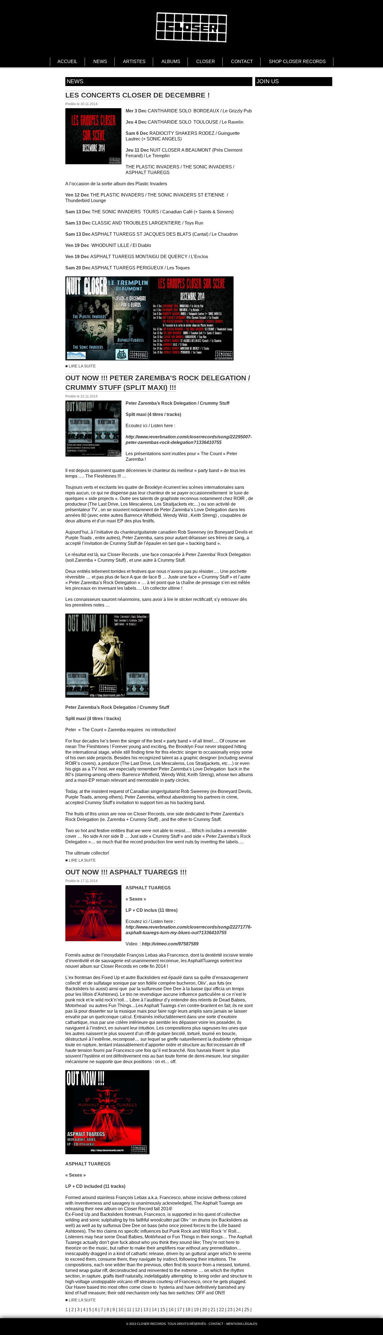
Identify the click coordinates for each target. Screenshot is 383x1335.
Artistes (134, 61)
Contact (242, 61)
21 (213, 1309)
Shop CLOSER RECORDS (297, 61)
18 (187, 1309)
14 (154, 1309)
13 (145, 1309)
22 (221, 1309)
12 (137, 1309)
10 (120, 1309)
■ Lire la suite (80, 366)
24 (238, 1309)
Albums (170, 61)
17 (179, 1309)
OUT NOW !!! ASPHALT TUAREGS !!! (126, 872)
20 (204, 1309)
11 (129, 1309)
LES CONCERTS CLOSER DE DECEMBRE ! (137, 95)
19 (196, 1309)
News (100, 61)
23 (229, 1309)
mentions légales (241, 1323)
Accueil (67, 61)
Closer (205, 61)
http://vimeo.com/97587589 (170, 943)
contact (216, 1323)
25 (246, 1309)
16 (171, 1309)
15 (162, 1309)
